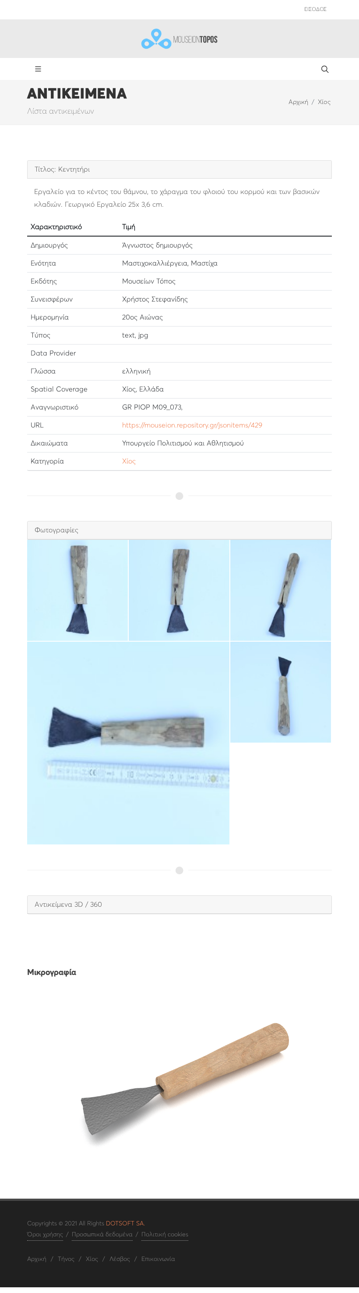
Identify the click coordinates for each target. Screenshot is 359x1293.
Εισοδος (315, 9)
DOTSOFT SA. (125, 1224)
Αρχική (298, 102)
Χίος (324, 102)
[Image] (179, 1077)
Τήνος (66, 1259)
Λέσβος (119, 1259)
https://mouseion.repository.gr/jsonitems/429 (192, 425)
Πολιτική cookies (164, 1235)
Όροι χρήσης (45, 1235)
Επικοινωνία (158, 1259)
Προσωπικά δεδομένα (102, 1235)
